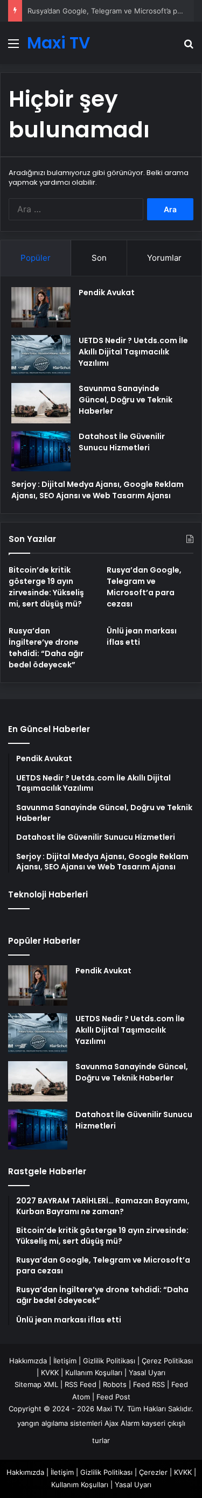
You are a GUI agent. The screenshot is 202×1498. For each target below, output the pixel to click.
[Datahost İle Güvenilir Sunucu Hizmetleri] (41, 451)
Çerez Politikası (167, 1360)
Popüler (35, 258)
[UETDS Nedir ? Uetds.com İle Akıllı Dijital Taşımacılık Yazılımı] (41, 355)
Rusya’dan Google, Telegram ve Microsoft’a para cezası (144, 587)
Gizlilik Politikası (109, 1360)
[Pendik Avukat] (41, 307)
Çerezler (153, 1472)
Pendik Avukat (107, 292)
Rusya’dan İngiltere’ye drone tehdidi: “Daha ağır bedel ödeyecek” (46, 647)
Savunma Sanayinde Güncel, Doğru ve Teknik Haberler (125, 399)
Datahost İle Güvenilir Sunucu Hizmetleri (122, 442)
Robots (115, 1384)
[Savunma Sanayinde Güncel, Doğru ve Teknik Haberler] (41, 403)
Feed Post (113, 1396)
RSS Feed (80, 1384)
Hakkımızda (28, 1360)
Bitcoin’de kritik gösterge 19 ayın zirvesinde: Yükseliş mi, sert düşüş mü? (46, 587)
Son (99, 258)
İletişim (64, 1360)
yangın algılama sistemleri (59, 1423)
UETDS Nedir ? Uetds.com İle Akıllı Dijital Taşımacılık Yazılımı (133, 351)
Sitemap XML (36, 1384)
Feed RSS (149, 1384)
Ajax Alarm (122, 1423)
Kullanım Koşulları (93, 1372)
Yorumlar (164, 258)
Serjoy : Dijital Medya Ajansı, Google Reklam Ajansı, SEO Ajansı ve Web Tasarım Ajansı (97, 490)
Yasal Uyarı (147, 1372)
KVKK (50, 1372)
